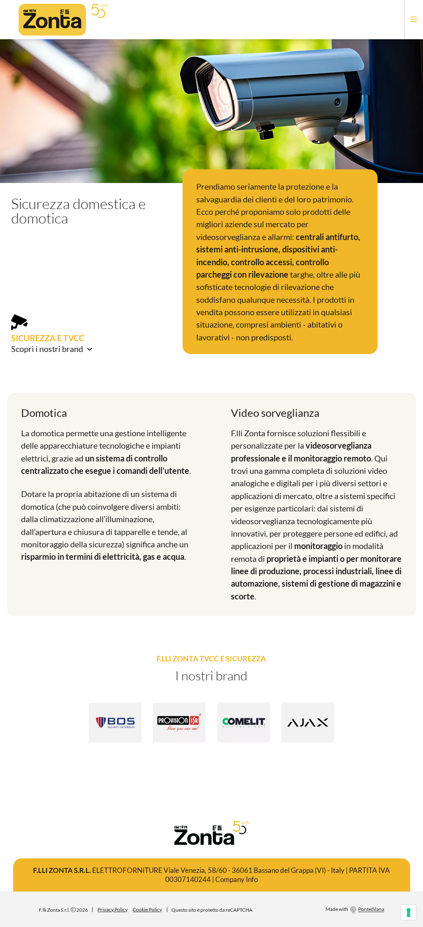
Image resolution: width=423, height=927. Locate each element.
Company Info (236, 879)
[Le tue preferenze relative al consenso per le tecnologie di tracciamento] (408, 912)
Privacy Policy (112, 909)
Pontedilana (371, 909)
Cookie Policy (147, 909)
